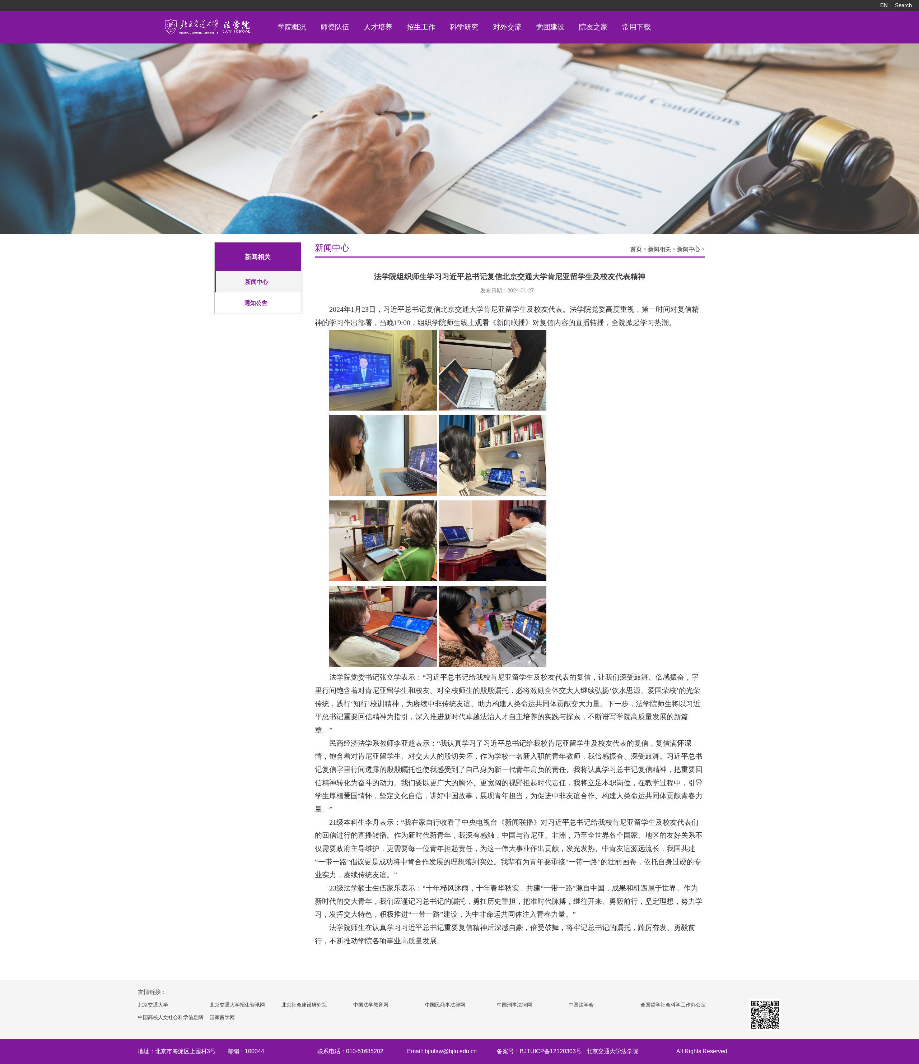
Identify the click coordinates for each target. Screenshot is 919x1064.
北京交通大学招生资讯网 (237, 1005)
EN (884, 5)
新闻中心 (256, 282)
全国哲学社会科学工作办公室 (673, 1005)
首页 (636, 249)
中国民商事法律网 (445, 1005)
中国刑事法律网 (514, 1005)
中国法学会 (581, 1005)
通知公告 (255, 303)
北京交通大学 (153, 1005)
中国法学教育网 (370, 1005)
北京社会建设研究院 (304, 1005)
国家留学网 (222, 1017)
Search (903, 5)
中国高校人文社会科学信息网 (170, 1017)
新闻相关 (659, 249)
